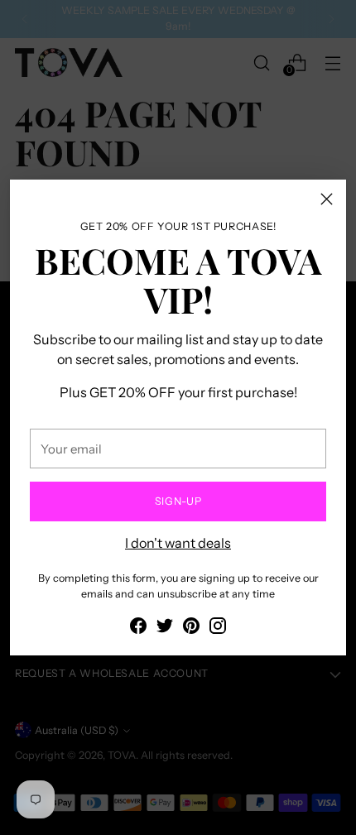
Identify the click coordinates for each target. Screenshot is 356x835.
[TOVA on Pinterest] (191, 628)
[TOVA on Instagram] (218, 628)
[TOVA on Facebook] (138, 628)
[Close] (326, 199)
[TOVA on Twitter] (165, 628)
